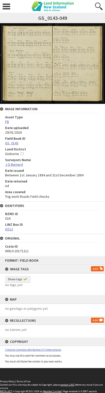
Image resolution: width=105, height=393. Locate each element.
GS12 (9, 229)
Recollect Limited (52, 391)
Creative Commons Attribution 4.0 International (33, 350)
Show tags (15, 279)
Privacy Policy (7, 381)
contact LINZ (67, 384)
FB (7, 121)
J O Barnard (14, 164)
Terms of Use (23, 381)
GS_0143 (11, 143)
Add (95, 269)
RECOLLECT (6, 391)
